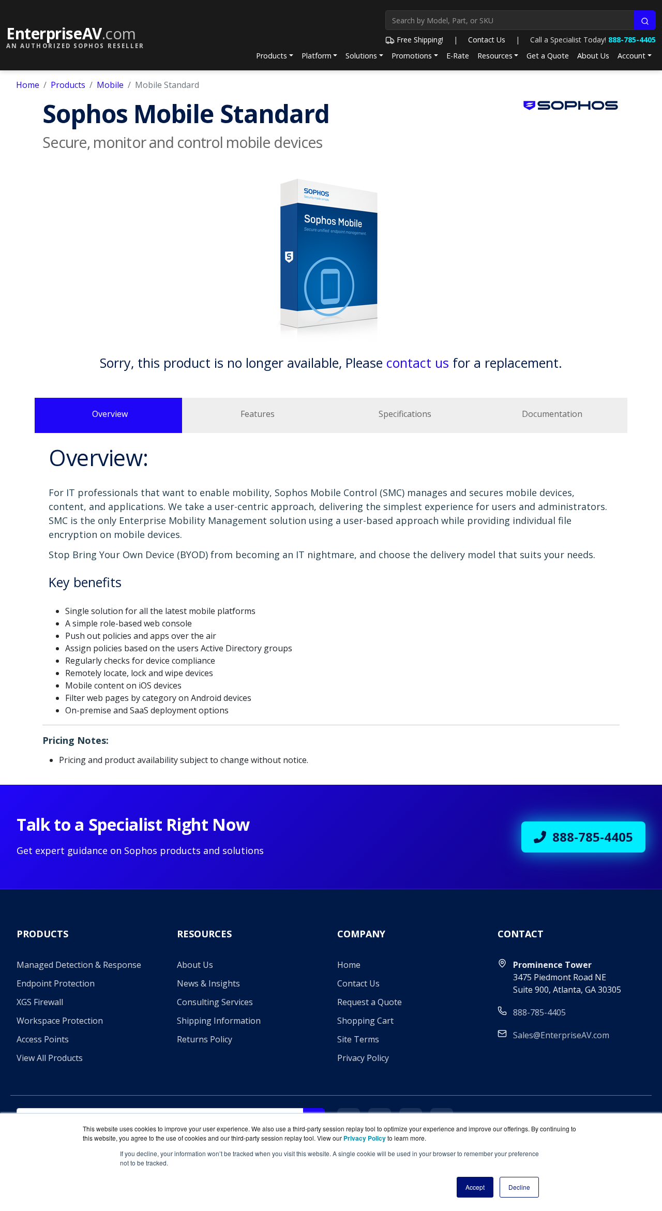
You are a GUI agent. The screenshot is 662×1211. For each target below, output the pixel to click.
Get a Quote (547, 56)
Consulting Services (215, 1002)
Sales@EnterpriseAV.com (561, 1035)
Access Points (43, 1039)
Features (257, 414)
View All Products (50, 1058)
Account (631, 56)
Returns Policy (204, 1039)
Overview (110, 414)
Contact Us (486, 39)
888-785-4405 (632, 39)
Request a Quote (369, 1002)
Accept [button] (475, 1187)
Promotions (412, 56)
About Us (593, 56)
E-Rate (457, 56)
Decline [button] (519, 1187)
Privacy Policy (363, 1058)
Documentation (552, 414)
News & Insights (208, 983)
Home (27, 85)
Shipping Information (219, 1020)
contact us (417, 362)
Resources (495, 56)
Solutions (361, 56)
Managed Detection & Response (79, 964)
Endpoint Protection (56, 983)
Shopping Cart (365, 1020)
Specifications (405, 414)
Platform (317, 56)
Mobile (110, 85)
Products (271, 56)
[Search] (645, 20)
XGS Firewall (40, 1002)
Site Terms (358, 1039)
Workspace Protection (60, 1020)
